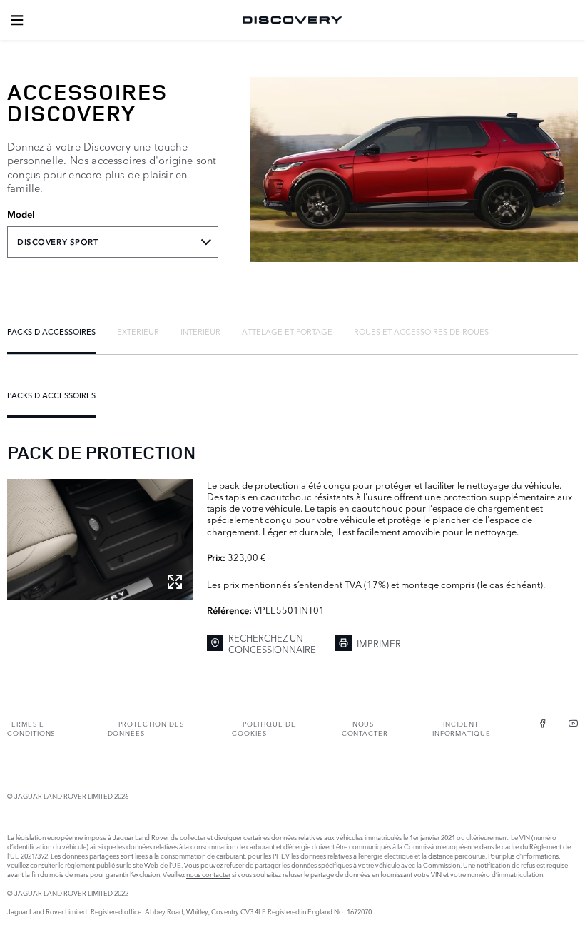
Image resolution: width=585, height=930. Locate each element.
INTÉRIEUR (200, 331)
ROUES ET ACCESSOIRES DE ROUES (421, 331)
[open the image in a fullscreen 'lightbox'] (100, 539)
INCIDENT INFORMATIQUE (461, 728)
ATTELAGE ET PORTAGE (287, 331)
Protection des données (146, 728)
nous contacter (208, 874)
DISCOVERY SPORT (57, 242)
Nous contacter (365, 728)
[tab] (51, 331)
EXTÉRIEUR (138, 331)
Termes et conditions (31, 728)
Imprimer (379, 643)
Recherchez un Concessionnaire (272, 643)
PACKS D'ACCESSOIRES (51, 331)
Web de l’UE (162, 864)
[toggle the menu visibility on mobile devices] (17, 20)
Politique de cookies (263, 728)
